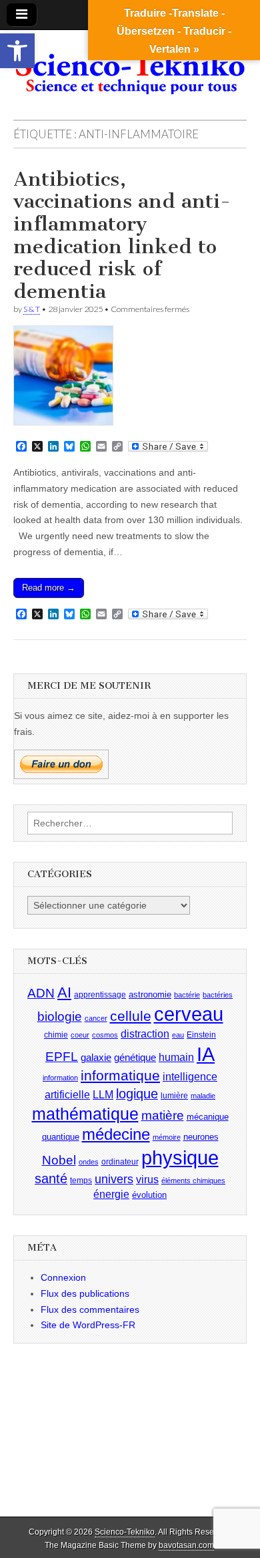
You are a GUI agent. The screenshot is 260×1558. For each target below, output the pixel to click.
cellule (130, 1016)
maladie (203, 1096)
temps (81, 1180)
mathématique (85, 1113)
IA (206, 1054)
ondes (89, 1162)
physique (180, 1157)
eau (178, 1035)
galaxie (96, 1057)
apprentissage (100, 994)
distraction (145, 1034)
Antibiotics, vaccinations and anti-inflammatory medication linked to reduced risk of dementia (122, 235)
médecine (116, 1134)
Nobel (59, 1160)
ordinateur (120, 1161)
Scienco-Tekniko (125, 1532)
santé (51, 1178)
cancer (96, 1018)
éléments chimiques (193, 1181)
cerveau (188, 1014)
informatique (120, 1076)
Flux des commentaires (90, 1309)
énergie (111, 1194)
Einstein (201, 1035)
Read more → (48, 588)
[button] (17, 50)
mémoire (167, 1137)
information (60, 1078)
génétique (135, 1057)
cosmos (105, 1035)
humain (176, 1057)
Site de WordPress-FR (88, 1324)
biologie (59, 1016)
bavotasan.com (186, 1545)
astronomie (150, 994)
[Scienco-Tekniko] (130, 65)
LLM (103, 1094)
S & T (31, 309)
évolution (149, 1195)
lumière (174, 1095)
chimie (56, 1035)
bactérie (187, 995)
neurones (201, 1137)
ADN (41, 993)
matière (162, 1115)
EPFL (61, 1057)
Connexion (63, 1277)
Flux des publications (85, 1293)
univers (114, 1179)
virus (147, 1179)
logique (137, 1093)
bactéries (218, 995)
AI (64, 992)
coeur (80, 1035)
